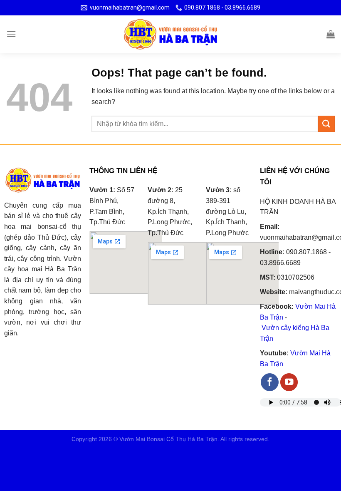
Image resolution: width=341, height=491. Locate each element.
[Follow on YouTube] (289, 382)
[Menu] (11, 34)
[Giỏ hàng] (330, 34)
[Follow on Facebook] (270, 382)
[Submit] (326, 124)
